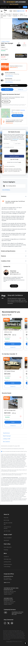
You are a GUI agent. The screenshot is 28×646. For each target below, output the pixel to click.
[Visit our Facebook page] (5, 623)
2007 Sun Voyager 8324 (9, 410)
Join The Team (7, 530)
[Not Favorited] (24, 43)
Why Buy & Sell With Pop (8, 523)
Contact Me (14, 286)
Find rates (6, 101)
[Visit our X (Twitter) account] (8, 623)
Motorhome (15, 14)
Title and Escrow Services (7, 527)
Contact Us (12, 347)
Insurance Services (8, 564)
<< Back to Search (5, 41)
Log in (19, 162)
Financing (6, 549)
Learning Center (7, 561)
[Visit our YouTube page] (12, 623)
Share (18, 45)
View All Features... (9, 75)
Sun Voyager (3, 15)
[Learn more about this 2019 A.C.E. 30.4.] (12, 324)
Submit (14, 151)
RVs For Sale (8, 14)
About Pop (6, 517)
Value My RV (6, 540)
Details (12, 343)
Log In (19, 6)
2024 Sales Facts (7, 559)
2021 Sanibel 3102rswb (9, 371)
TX (12, 111)
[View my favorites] (26, 11)
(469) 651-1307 (15, 272)
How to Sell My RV (8, 537)
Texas (9, 15)
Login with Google (14, 159)
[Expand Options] (20, 330)
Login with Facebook (14, 156)
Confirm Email (9, 149)
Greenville (15, 15)
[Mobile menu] (1, 11)
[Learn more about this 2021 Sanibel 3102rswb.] (12, 363)
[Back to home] (5, 11)
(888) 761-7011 (20, 11)
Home (2, 14)
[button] (25, 643)
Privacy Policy (16, 139)
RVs (8, 7)
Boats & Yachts (4, 7)
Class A (21, 14)
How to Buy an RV (7, 547)
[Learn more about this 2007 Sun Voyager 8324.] (12, 402)
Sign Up (25, 6)
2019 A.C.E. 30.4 (8, 332)
